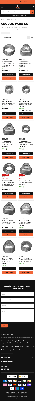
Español (23, 376)
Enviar (4, 325)
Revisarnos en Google (7, 353)
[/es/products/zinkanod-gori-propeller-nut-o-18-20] (26, 50)
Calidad (13, 392)
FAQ (18, 392)
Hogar (2, 19)
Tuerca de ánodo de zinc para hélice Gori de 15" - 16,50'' (25, 182)
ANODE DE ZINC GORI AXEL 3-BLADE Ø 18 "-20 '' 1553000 (8, 103)
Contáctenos (24, 392)
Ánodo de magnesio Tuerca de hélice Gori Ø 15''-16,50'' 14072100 (8, 222)
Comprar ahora (9, 74)
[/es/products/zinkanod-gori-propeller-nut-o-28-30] (9, 246)
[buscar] (32, 12)
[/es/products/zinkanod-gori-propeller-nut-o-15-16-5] (9, 129)
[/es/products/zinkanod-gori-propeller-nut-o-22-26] (26, 208)
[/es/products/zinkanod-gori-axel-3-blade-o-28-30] (26, 246)
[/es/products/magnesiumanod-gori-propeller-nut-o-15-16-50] (9, 208)
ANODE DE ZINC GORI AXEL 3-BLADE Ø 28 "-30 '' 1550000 (25, 260)
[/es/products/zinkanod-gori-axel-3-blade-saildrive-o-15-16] (26, 90)
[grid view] (28, 37)
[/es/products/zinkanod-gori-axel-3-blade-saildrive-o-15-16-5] (26, 129)
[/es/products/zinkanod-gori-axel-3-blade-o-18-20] (9, 90)
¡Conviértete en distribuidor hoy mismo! (17, 394)
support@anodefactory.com (19, 15)
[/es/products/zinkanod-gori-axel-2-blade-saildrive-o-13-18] (9, 50)
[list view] (32, 37)
